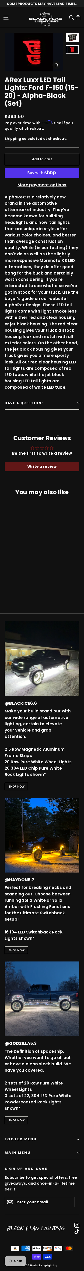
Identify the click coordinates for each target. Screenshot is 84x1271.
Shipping (13, 138)
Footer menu (21, 1139)
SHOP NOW (16, 787)
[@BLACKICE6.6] (42, 658)
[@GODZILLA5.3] (42, 998)
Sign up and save (26, 1168)
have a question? (24, 403)
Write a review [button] (42, 466)
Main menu (17, 1152)
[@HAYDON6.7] (42, 835)
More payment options (42, 185)
